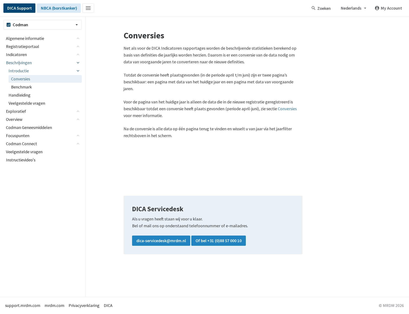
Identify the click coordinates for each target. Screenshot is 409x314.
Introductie (19, 70)
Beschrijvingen (19, 62)
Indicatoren (16, 54)
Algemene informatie (25, 38)
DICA (108, 305)
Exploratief (16, 111)
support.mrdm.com (22, 305)
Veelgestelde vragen (27, 103)
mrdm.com (54, 305)
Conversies (287, 108)
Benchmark (21, 87)
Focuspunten (17, 135)
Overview (14, 119)
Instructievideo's (20, 159)
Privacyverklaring (84, 305)
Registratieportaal (22, 46)
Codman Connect (21, 143)
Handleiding (19, 95)
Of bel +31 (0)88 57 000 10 (219, 240)
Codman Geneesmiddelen (29, 127)
